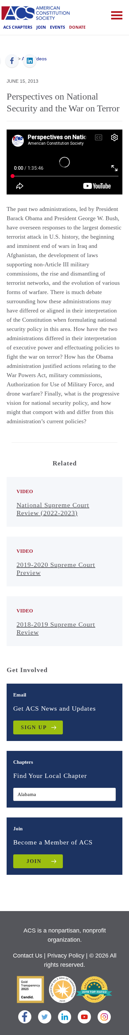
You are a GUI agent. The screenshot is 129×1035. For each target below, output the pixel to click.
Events (57, 27)
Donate (77, 27)
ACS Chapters (17, 27)
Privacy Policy (65, 955)
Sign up (34, 727)
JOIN (34, 861)
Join (41, 27)
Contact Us (27, 955)
